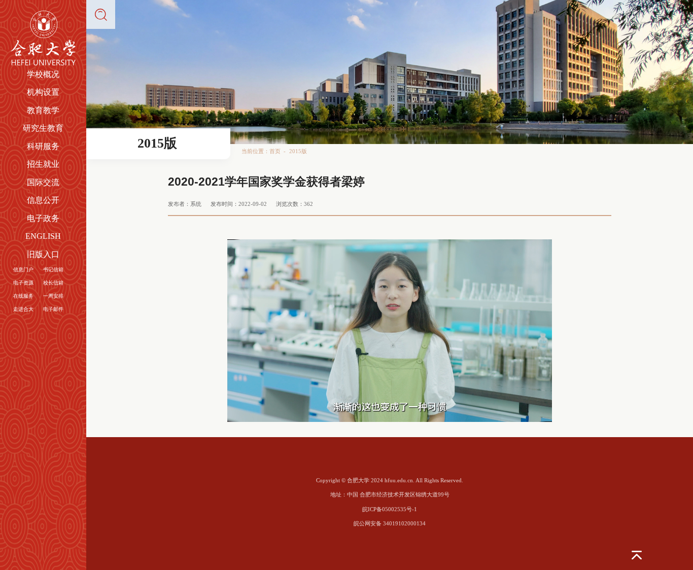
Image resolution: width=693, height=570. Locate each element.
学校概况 (43, 74)
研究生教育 (43, 128)
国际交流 (43, 182)
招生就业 (43, 164)
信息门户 (23, 269)
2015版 (298, 151)
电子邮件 (53, 309)
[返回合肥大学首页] (43, 13)
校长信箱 (53, 283)
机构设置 (43, 92)
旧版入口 (43, 254)
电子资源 (23, 283)
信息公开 (43, 200)
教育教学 (43, 110)
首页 (275, 151)
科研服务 (43, 146)
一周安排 (53, 296)
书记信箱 (53, 269)
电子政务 (43, 218)
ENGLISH (43, 236)
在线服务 (23, 296)
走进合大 (23, 309)
